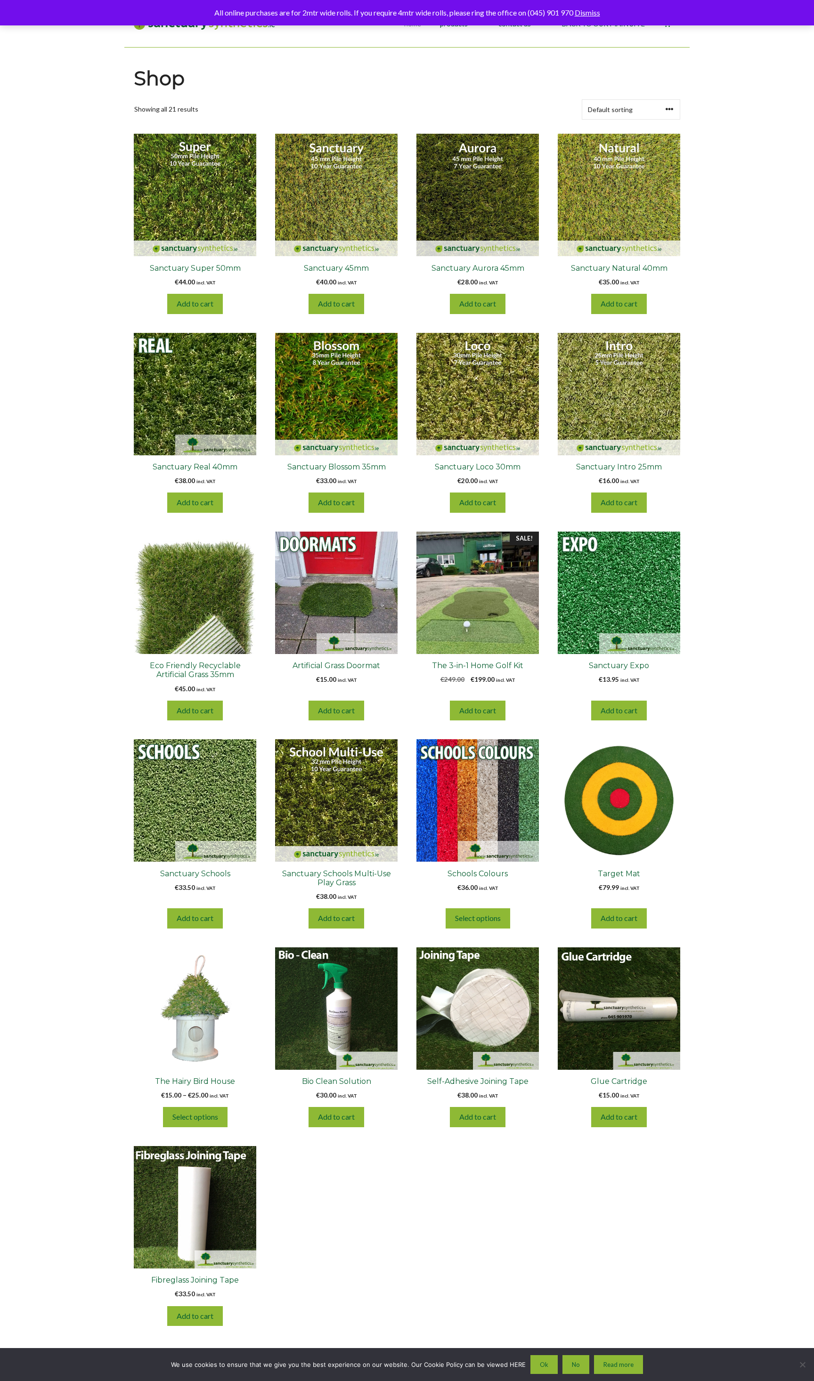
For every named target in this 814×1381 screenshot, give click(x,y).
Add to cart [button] (195, 303)
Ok (544, 1364)
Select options (478, 917)
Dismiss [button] (587, 12)
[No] (802, 1364)
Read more (618, 1364)
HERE (518, 1364)
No (576, 1364)
